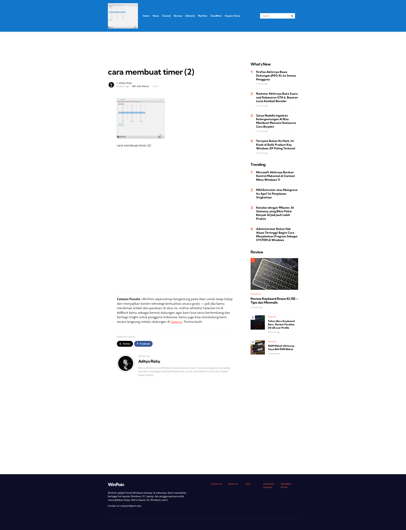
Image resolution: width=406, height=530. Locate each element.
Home (146, 15)
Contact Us (216, 483)
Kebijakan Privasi (286, 485)
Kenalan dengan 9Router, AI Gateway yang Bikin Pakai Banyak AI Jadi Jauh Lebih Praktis (275, 213)
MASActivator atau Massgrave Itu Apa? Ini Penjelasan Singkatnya (277, 193)
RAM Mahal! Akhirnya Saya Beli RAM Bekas (281, 347)
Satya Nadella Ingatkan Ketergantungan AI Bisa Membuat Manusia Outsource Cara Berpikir (276, 121)
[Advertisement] (203, 43)
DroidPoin (216, 15)
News (156, 15)
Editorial (190, 15)
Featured (272, 316)
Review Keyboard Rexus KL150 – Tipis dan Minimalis (274, 300)
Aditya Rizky (125, 83)
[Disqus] (175, 426)
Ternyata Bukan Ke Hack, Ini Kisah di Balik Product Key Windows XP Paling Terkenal (275, 144)
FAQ (248, 483)
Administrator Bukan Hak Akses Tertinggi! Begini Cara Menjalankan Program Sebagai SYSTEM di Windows (277, 234)
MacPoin (202, 15)
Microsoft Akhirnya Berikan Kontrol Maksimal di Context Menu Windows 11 (275, 176)
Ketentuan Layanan (268, 485)
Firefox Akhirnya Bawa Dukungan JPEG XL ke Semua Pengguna (276, 75)
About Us (233, 483)
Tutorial (166, 15)
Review (178, 15)
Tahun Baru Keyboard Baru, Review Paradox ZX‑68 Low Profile (281, 324)
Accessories (256, 294)
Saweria (176, 322)
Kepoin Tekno (232, 15)
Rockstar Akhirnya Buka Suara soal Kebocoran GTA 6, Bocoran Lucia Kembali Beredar (277, 97)
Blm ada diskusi (140, 86)
